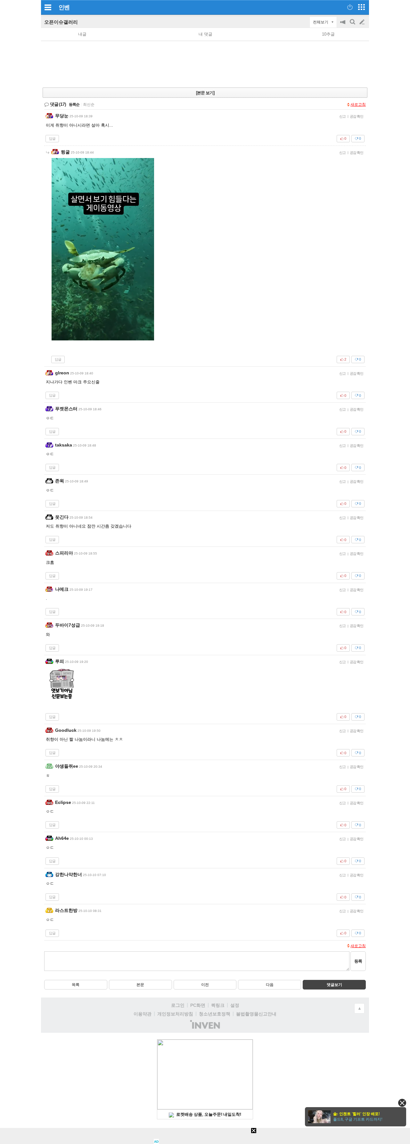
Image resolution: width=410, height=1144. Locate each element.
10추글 (328, 34)
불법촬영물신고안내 (256, 1013)
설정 (234, 1005)
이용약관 (143, 1013)
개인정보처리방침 (175, 1013)
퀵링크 (218, 1005)
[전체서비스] (361, 7)
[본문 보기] (205, 92)
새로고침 (358, 104)
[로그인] (350, 7)
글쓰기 (362, 22)
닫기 (402, 1103)
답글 (52, 138)
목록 (75, 984)
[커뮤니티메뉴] (48, 7)
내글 (82, 34)
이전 (205, 984)
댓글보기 (334, 984)
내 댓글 (205, 34)
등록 (358, 961)
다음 (270, 984)
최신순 (88, 104)
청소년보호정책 (214, 1013)
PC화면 (197, 1005)
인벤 (64, 7)
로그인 (177, 1005)
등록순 (74, 104)
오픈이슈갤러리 (61, 22)
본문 (140, 984)
